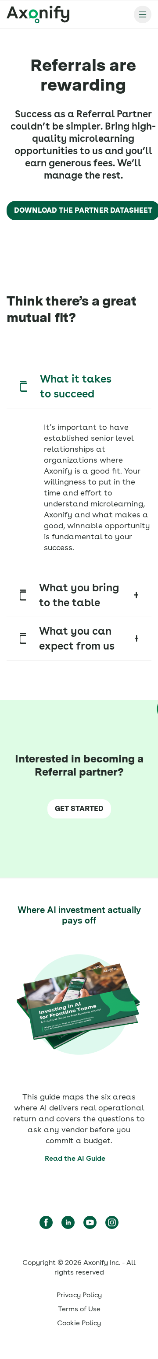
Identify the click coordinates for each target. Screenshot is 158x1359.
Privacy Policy (79, 1295)
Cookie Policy (79, 1323)
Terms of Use (79, 1309)
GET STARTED (79, 808)
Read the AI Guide (75, 1158)
